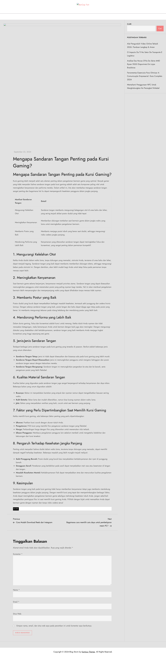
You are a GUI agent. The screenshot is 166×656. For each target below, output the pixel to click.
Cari (129, 24)
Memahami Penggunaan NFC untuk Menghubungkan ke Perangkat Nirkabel (143, 86)
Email (16, 601)
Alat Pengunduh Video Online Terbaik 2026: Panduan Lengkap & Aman (142, 45)
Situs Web (17, 613)
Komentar (17, 554)
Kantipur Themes (88, 651)
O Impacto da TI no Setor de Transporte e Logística (144, 54)
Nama (16, 589)
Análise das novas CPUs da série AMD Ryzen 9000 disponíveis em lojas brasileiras (143, 64)
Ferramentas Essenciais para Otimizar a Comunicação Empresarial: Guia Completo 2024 (144, 76)
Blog (16, 509)
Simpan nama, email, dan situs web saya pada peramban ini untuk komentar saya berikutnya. (54, 625)
